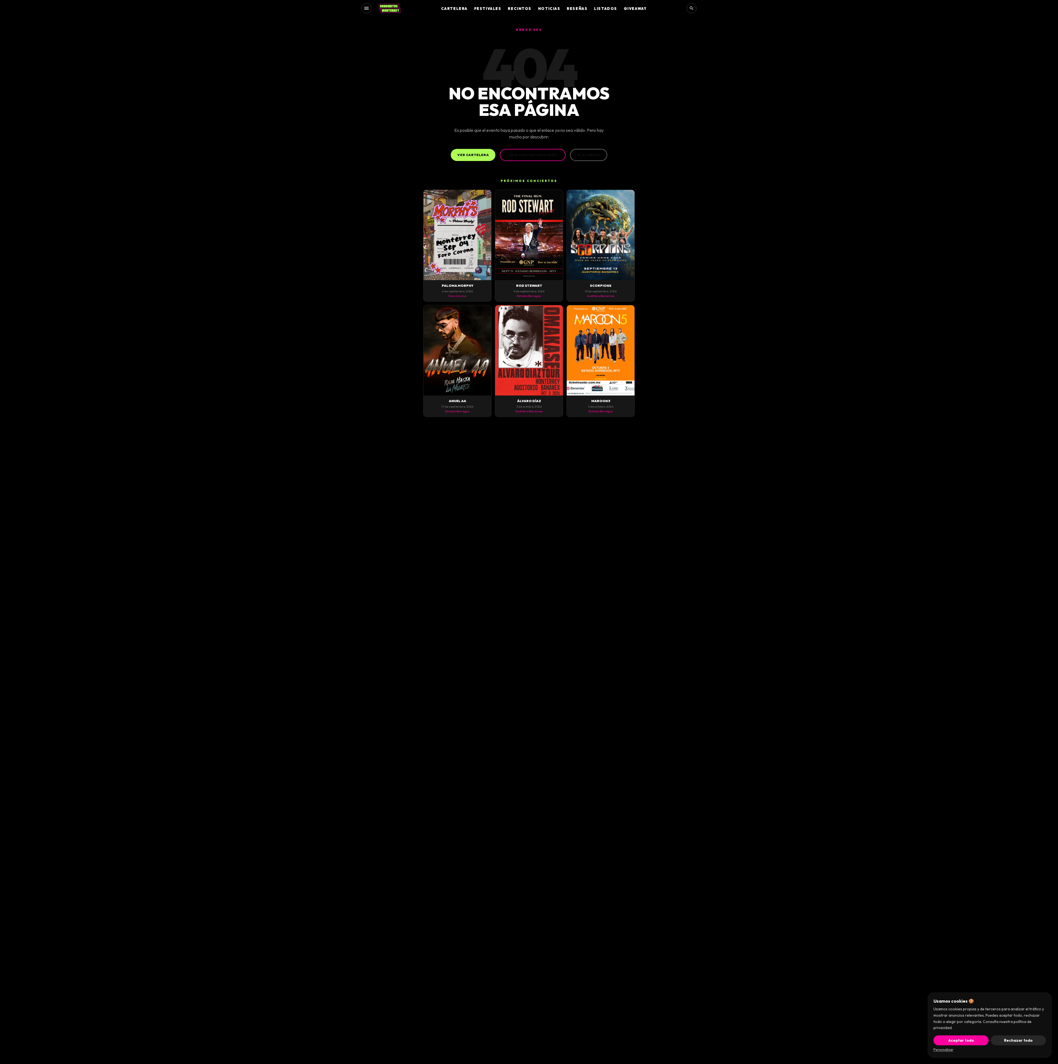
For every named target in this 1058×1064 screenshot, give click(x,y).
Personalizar (943, 1049)
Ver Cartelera (473, 155)
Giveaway (635, 8)
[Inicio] (389, 8)
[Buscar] (692, 8)
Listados (605, 8)
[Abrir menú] (366, 8)
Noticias (549, 8)
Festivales (487, 8)
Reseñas (577, 8)
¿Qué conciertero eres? (532, 155)
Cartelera (454, 8)
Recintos (519, 8)
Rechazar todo (1018, 1040)
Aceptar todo (961, 1040)
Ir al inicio (588, 155)
